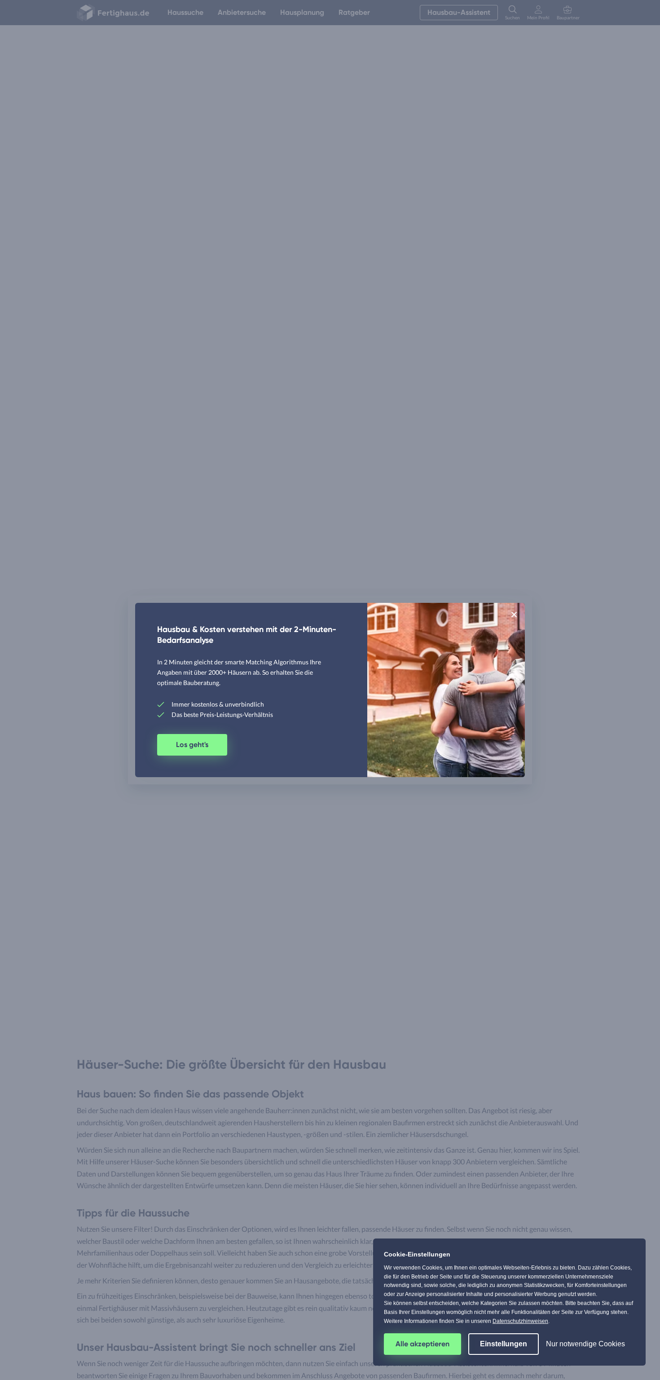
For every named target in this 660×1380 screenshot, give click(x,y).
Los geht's (192, 744)
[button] (514, 614)
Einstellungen (503, 1344)
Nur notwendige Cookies (585, 1344)
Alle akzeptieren (422, 1344)
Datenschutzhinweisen (520, 1321)
